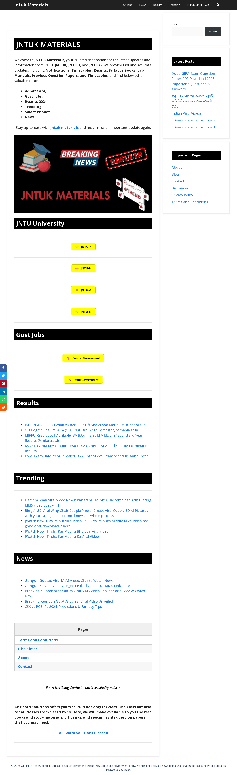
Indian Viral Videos (187, 113)
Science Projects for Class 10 (194, 127)
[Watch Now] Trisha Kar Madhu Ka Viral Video (62, 536)
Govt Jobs (126, 4)
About (177, 167)
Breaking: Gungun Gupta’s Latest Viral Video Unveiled (69, 601)
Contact (178, 181)
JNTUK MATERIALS (198, 4)
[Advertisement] (83, 21)
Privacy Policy (182, 195)
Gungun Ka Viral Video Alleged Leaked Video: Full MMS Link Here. (78, 585)
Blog (175, 174)
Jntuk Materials (31, 5)
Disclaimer (180, 188)
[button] (218, 5)
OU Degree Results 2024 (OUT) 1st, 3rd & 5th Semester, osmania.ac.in (81, 430)
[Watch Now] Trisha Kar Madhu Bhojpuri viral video (67, 531)
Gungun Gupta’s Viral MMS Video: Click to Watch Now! (69, 580)
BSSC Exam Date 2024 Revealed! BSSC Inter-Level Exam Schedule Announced (87, 456)
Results (157, 4)
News (142, 4)
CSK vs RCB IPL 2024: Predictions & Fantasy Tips (63, 606)
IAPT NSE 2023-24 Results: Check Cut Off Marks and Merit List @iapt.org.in (85, 425)
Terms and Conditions (190, 202)
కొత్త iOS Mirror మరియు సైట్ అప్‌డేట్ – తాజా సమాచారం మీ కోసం (192, 101)
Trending (174, 4)
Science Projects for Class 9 (193, 120)
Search (177, 24)
